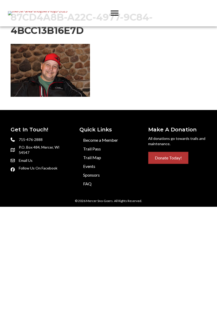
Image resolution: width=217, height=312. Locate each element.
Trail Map (92, 157)
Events (89, 166)
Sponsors (91, 174)
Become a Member (100, 140)
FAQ (87, 183)
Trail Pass (92, 148)
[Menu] (114, 13)
